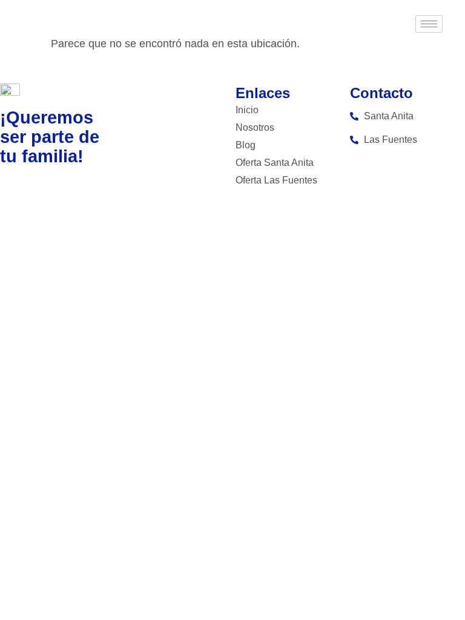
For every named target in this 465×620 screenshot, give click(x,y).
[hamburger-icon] (429, 24)
